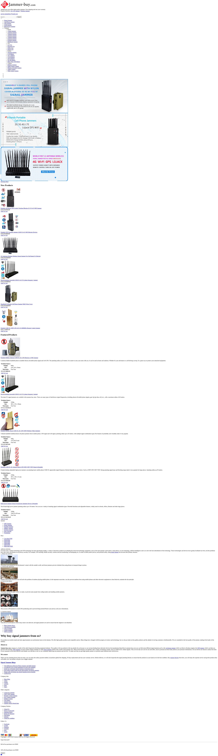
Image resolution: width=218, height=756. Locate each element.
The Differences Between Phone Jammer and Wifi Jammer (20, 666)
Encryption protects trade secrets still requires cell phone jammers (21, 670)
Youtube (6, 728)
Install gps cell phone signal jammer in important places (19, 669)
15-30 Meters (11, 57)
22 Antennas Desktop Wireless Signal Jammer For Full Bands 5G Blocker (21, 256)
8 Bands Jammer (11, 40)
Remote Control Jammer (10, 695)
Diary (5, 687)
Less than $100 (8, 538)
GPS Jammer (7, 23)
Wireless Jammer (25, 11)
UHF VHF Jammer (9, 694)
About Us (6, 709)
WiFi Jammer (7, 523)
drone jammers (48, 649)
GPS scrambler (8, 628)
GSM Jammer (8, 25)
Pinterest (6, 727)
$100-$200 (7, 540)
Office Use (10, 48)
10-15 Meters (11, 55)
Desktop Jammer (8, 530)
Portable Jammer (8, 526)
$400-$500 (7, 544)
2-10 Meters (10, 54)
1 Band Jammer (11, 31)
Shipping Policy (8, 712)
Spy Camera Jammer (9, 697)
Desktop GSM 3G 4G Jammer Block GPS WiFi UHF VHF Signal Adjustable (22, 467)
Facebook (6, 724)
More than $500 (8, 546)
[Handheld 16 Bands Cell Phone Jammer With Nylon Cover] (34, 112)
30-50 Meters (11, 58)
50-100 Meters (11, 60)
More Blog (7, 679)
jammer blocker (174, 657)
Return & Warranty (9, 713)
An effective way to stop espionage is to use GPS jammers (19, 667)
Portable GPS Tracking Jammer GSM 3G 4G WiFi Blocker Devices (19, 232)
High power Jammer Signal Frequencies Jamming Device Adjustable (19, 503)
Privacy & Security (9, 710)
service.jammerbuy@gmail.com (9, 14)
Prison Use (10, 49)
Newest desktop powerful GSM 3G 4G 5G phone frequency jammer (19, 280)
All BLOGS (7, 673)
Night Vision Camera (13, 66)
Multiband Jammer (12, 42)
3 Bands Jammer (11, 34)
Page (5, 685)
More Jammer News (9, 625)
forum (5, 731)
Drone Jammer (8, 525)
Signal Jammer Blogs (8, 662)
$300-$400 (7, 543)
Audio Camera (11, 69)
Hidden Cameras (12, 65)
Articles (6, 684)
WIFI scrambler (8, 631)
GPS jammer (200, 648)
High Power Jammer (9, 26)
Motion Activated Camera (14, 68)
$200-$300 (7, 541)
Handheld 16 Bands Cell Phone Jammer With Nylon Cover (17, 304)
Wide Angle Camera (12, 71)
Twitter (6, 725)
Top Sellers (7, 700)
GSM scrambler (8, 630)
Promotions (7, 533)
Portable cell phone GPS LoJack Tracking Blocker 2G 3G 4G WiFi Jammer (21, 208)
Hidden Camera (8, 698)
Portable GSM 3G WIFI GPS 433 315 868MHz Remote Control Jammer (20, 328)
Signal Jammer (8, 20)
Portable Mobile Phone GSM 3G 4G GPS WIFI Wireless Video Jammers (20, 431)
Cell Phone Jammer (9, 22)
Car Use (9, 45)
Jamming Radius (11, 52)
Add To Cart (4, 211)
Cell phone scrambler (9, 627)
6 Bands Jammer (11, 39)
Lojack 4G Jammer (9, 692)
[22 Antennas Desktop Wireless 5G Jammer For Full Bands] (34, 180)
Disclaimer (7, 715)
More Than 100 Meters (13, 61)
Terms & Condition (9, 718)
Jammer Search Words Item (11, 703)
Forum (6, 682)
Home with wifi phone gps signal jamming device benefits (19, 672)
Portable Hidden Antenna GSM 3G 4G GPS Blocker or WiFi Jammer (19, 357)
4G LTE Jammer (15, 11)
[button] (3, 181)
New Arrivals (7, 531)
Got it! (2, 753)
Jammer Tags (7, 702)
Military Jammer (8, 528)
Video (5, 680)
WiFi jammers (16, 649)
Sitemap (6, 717)
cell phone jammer (171, 648)
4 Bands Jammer (11, 35)
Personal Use (11, 46)
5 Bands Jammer (11, 37)
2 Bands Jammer (11, 32)
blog (5, 730)
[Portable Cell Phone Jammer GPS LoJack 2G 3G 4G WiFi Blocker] (34, 146)
